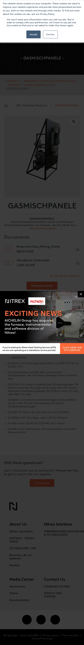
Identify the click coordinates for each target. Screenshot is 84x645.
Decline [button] (50, 34)
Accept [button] (33, 34)
